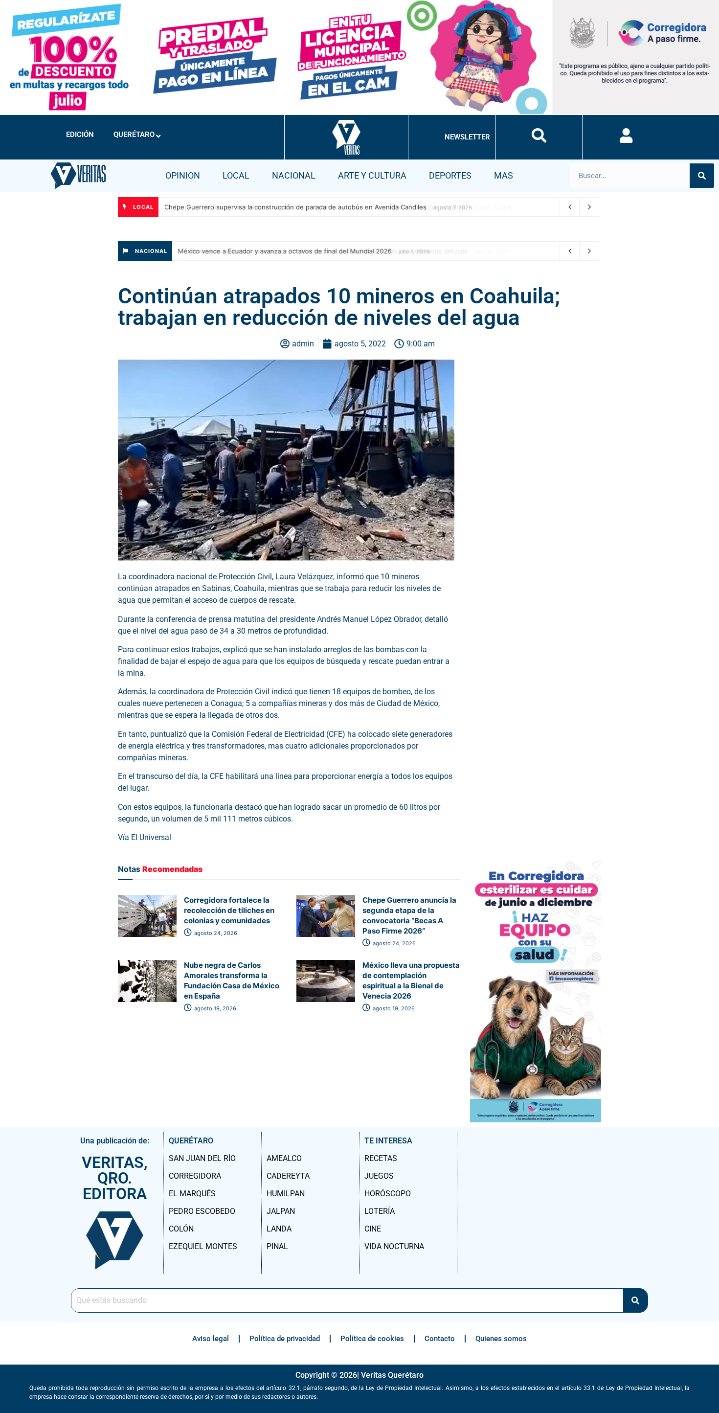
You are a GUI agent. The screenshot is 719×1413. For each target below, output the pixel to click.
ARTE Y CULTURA (372, 175)
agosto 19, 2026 (214, 1008)
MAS (503, 175)
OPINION (182, 175)
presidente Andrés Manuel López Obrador (350, 619)
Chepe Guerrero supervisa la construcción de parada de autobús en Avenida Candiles (297, 207)
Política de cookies (372, 1338)
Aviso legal (210, 1338)
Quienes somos (501, 1338)
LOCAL (236, 175)
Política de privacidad (284, 1338)
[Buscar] (702, 175)
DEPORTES (450, 175)
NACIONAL (293, 175)
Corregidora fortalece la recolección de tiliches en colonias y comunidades (229, 910)
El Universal (152, 837)
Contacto (440, 1338)
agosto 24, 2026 (215, 933)
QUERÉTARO (134, 134)
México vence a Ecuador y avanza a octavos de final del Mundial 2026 (286, 251)
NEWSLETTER (467, 137)
